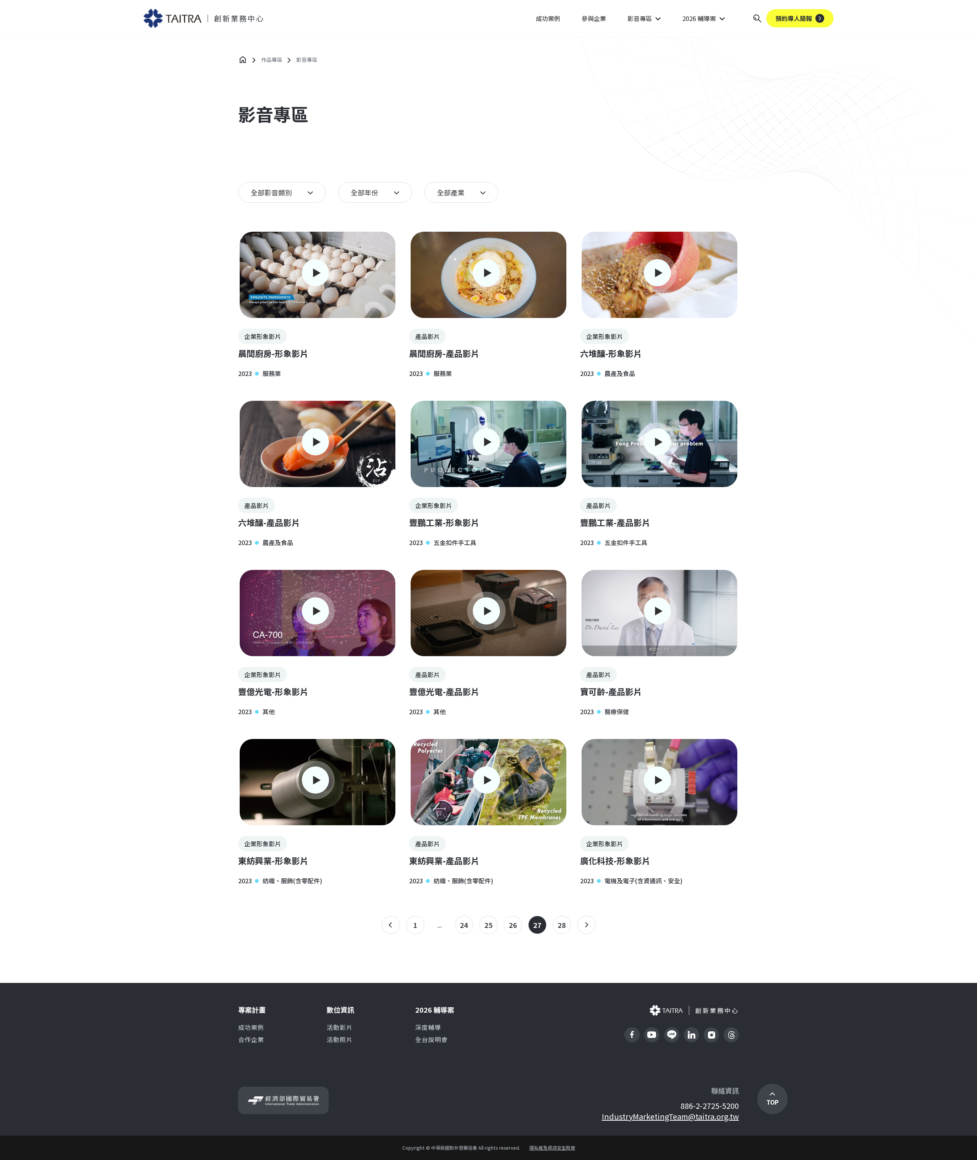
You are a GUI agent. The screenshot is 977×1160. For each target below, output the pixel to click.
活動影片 (340, 1027)
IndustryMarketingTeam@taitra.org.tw (670, 1116)
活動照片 (340, 1039)
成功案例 (548, 18)
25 (488, 925)
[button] (317, 304)
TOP (772, 1102)
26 (513, 925)
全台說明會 (431, 1039)
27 (537, 925)
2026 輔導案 (699, 18)
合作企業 (251, 1039)
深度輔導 (428, 1027)
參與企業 (594, 18)
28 (562, 925)
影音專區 (639, 18)
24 (464, 925)
